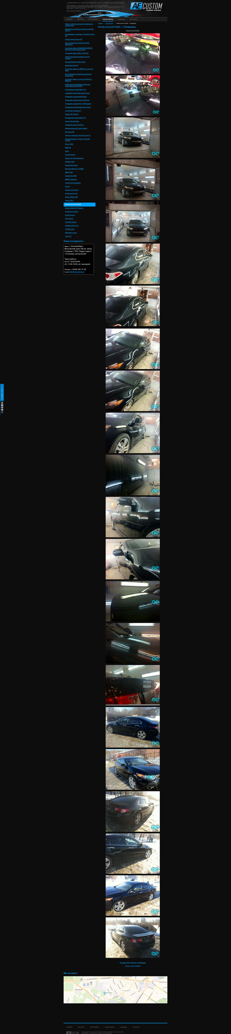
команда (123, 1027)
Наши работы (109, 23)
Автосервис (94, 1027)
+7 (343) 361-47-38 (93, 1033)
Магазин (81, 1027)
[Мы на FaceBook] (2, 405)
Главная (100, 23)
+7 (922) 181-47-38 (102, 1033)
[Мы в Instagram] (2, 408)
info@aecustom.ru (74, 11)
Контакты (136, 1027)
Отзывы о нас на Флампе (132, 966)
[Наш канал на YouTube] (2, 410)
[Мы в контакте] (2, 403)
